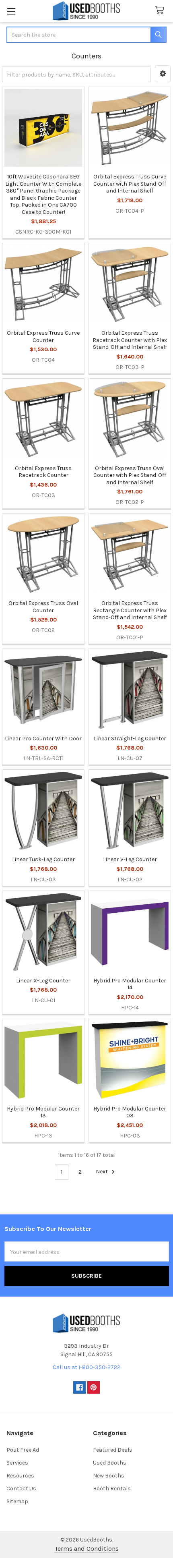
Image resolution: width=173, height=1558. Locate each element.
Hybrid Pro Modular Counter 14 (129, 984)
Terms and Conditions (87, 1548)
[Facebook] (79, 1387)
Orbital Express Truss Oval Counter (43, 607)
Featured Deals (112, 1449)
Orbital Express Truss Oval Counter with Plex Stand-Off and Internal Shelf (129, 475)
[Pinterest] (93, 1387)
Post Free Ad (22, 1449)
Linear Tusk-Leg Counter (43, 859)
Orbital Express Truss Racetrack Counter (43, 472)
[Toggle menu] (11, 11)
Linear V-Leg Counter (130, 859)
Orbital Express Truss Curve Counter (43, 336)
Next (102, 1171)
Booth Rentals (112, 1488)
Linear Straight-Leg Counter (130, 738)
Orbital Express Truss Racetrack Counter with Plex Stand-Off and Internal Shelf (130, 339)
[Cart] (161, 10)
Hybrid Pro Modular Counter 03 (129, 1112)
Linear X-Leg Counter (43, 980)
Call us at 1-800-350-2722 (86, 1367)
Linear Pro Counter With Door (43, 738)
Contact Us (21, 1488)
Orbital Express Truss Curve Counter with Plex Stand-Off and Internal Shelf (129, 183)
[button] (163, 73)
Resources (20, 1475)
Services (17, 1462)
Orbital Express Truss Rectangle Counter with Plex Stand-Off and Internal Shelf (130, 610)
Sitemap (17, 1501)
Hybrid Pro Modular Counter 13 (43, 1112)
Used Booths (109, 1462)
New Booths (108, 1475)
